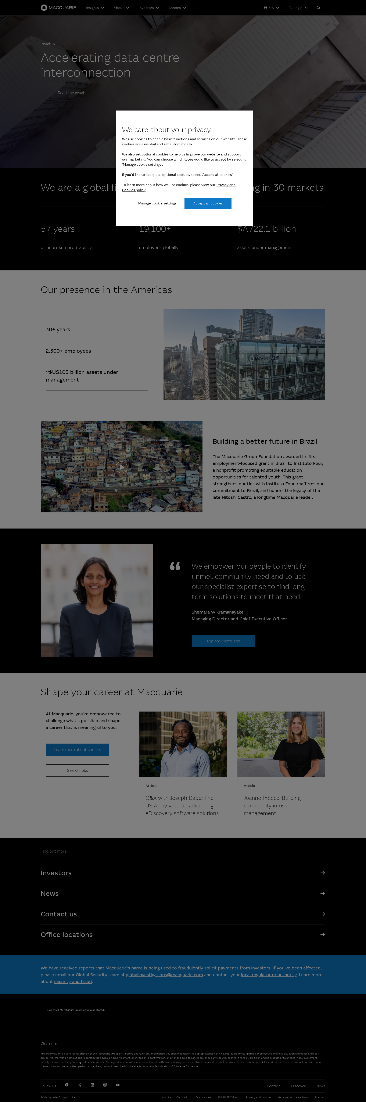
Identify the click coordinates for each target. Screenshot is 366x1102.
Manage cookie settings (157, 203)
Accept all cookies (208, 203)
